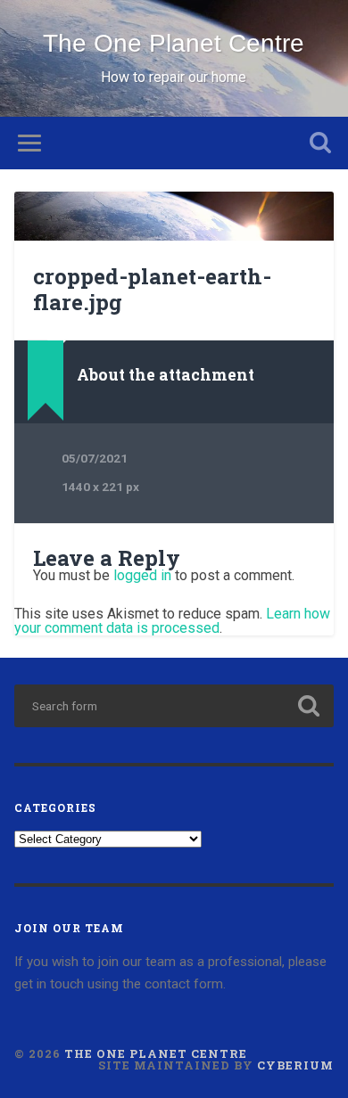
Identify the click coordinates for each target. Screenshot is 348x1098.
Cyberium (295, 1065)
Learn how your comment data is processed (172, 620)
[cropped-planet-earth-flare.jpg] (174, 216)
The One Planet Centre (173, 43)
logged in (142, 575)
